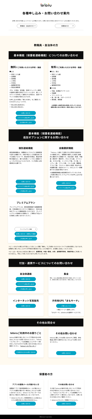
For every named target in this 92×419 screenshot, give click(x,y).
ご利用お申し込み (26, 191)
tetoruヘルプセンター (28, 346)
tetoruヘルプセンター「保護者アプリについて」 (65, 400)
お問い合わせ (25, 113)
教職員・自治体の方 (27, 26)
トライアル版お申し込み (26, 118)
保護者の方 (65, 26)
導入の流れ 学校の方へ (17, 107)
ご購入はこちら (66, 306)
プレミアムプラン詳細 (28, 229)
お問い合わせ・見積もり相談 (26, 234)
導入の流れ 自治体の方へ (18, 105)
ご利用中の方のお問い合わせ (26, 352)
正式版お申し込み (26, 122)
